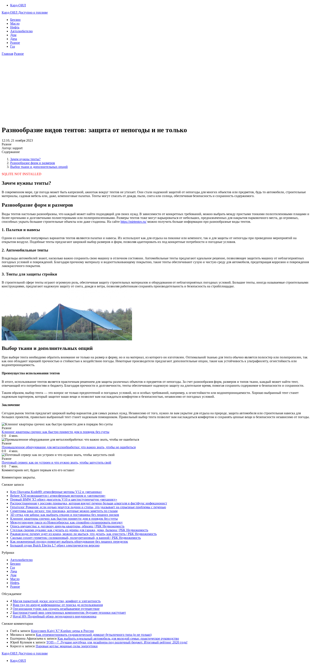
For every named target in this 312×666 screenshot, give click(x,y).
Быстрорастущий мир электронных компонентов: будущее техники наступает (69, 612)
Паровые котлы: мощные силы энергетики (67, 646)
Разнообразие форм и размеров (32, 163)
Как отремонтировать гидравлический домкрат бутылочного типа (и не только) (94, 634)
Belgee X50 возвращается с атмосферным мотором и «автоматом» (57, 495)
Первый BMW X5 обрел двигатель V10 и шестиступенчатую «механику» (63, 499)
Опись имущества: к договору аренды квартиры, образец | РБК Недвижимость (67, 526)
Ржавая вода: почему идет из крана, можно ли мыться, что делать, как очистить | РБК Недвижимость (83, 534)
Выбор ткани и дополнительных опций (39, 167)
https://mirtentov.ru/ (133, 221)
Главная (7, 53)
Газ (12, 46)
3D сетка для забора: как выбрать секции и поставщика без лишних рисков (64, 515)
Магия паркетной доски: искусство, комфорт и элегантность (57, 601)
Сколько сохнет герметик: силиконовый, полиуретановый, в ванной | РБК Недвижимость (75, 538)
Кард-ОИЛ (18, 5)
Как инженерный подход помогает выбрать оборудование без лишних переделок (69, 541)
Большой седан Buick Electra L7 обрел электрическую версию (55, 545)
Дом (13, 35)
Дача (13, 39)
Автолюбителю (21, 31)
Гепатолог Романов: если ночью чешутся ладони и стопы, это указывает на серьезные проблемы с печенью (88, 507)
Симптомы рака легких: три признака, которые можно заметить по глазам (64, 511)
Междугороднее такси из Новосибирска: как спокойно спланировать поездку (66, 522)
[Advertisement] (156, 92)
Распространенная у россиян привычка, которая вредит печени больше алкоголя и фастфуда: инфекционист (88, 503)
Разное (15, 42)
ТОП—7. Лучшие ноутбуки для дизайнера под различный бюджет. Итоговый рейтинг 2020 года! (116, 642)
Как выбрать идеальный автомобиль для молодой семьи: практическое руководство (118, 638)
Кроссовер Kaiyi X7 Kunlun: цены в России (62, 631)
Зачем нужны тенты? (25, 159)
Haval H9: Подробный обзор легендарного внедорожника (54, 616)
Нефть (14, 27)
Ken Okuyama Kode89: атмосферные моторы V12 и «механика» (56, 492)
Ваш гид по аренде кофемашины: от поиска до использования (58, 605)
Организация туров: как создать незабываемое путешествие (56, 609)
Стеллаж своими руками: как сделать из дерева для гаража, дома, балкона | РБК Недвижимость (79, 530)
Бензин (15, 19)
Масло (15, 23)
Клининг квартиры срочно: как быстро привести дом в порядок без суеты (64, 518)
